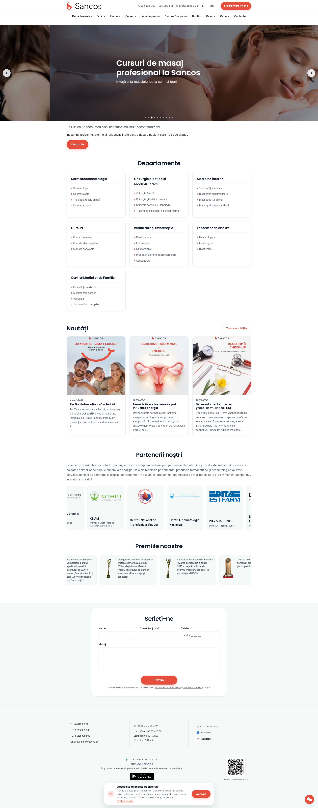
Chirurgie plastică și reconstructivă (150, 181)
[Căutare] (203, 5)
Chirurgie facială (145, 193)
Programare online (236, 5)
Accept (201, 794)
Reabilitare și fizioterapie (153, 228)
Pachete (115, 16)
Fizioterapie (142, 243)
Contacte (240, 16)
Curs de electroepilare (86, 243)
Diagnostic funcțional (211, 199)
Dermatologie (81, 188)
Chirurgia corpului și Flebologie (153, 205)
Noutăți (196, 16)
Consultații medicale (84, 287)
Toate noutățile (236, 328)
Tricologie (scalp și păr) (86, 199)
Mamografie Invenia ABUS (214, 205)
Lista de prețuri (150, 16)
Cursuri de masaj (82, 237)
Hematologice (207, 237)
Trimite (159, 680)
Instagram (206, 738)
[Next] (311, 73)
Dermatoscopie (82, 205)
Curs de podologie (83, 249)
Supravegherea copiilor (86, 304)
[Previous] (7, 73)
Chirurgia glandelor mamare (151, 199)
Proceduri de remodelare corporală (156, 254)
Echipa (101, 16)
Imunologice (206, 243)
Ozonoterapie (144, 249)
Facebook (206, 732)
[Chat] (309, 799)
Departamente (81, 16)
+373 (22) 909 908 (80, 735)
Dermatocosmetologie (89, 179)
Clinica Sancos (142, 764)
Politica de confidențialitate (168, 687)
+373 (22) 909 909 (80, 730)
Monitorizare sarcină (84, 293)
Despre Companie (176, 16)
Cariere (224, 16)
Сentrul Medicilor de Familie (93, 278)
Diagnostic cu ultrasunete (213, 194)
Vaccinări (78, 298)
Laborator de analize (213, 228)
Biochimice (205, 249)
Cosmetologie (81, 194)
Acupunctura (143, 260)
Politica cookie (125, 801)
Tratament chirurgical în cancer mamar (158, 210)
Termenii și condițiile (193, 687)
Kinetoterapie (144, 237)
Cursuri (129, 16)
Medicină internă (210, 179)
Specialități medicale (211, 188)
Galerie (210, 16)
